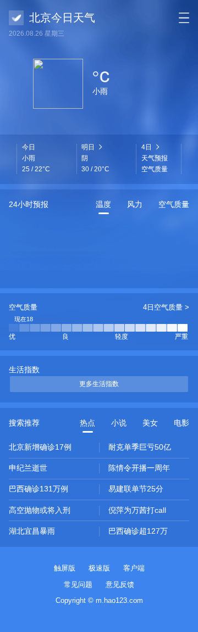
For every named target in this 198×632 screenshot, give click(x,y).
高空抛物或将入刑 (39, 510)
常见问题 (78, 584)
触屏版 (64, 568)
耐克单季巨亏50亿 (139, 447)
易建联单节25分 (135, 488)
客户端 (134, 568)
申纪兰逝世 (28, 467)
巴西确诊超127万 (138, 531)
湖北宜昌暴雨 (32, 531)
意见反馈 (120, 584)
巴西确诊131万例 (38, 488)
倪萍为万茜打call (137, 510)
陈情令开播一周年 (139, 467)
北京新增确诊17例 (40, 447)
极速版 (99, 568)
